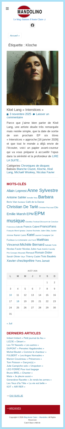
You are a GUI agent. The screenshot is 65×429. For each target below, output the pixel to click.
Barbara (45, 197)
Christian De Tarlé (22, 206)
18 (17, 301)
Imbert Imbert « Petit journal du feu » (26, 338)
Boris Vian (12, 202)
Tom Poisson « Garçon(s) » (21, 362)
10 (10, 295)
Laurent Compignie (42, 235)
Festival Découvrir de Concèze (45, 222)
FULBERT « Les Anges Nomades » (25, 355)
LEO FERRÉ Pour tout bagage (23, 369)
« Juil (9, 323)
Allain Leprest (17, 191)
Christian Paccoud (46, 207)
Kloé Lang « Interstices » (25, 110)
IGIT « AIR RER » (16, 386)
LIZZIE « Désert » (16, 341)
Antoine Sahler (16, 197)
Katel (30, 235)
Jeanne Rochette (33, 231)
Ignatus (23, 231)
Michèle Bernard (32, 244)
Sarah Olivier (13, 256)
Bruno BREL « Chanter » (20, 372)
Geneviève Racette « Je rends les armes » (29, 379)
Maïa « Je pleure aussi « (20, 376)
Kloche (41, 169)
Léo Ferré (32, 240)
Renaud (30, 252)
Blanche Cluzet (26, 169)
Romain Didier (43, 252)
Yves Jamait (42, 260)
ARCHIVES (15, 408)
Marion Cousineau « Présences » (24, 359)
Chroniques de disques (35, 165)
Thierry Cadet (33, 256)
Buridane (21, 202)
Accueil (15, 35)
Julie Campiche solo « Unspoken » (25, 365)
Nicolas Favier (45, 172)
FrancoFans (48, 226)
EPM (30, 214)
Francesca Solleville (15, 227)
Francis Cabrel (32, 226)
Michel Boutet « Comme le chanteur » (26, 352)
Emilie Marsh (16, 214)
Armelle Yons (32, 198)
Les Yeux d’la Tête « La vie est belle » (27, 383)
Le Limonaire (21, 240)
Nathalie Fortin (50, 245)
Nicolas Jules (29, 249)
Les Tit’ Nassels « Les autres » (23, 345)
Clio (56, 207)
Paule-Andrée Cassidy (46, 249)
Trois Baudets (48, 256)
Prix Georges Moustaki (16, 253)
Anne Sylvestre (42, 190)
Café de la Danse (35, 202)
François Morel (13, 231)
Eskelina (29, 222)
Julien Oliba (45, 231)
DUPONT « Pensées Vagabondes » (25, 348)
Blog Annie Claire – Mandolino (36, 417)
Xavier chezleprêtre (20, 260)
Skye (23, 257)
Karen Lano (20, 235)
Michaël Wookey (24, 172)
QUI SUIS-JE (16, 395)
